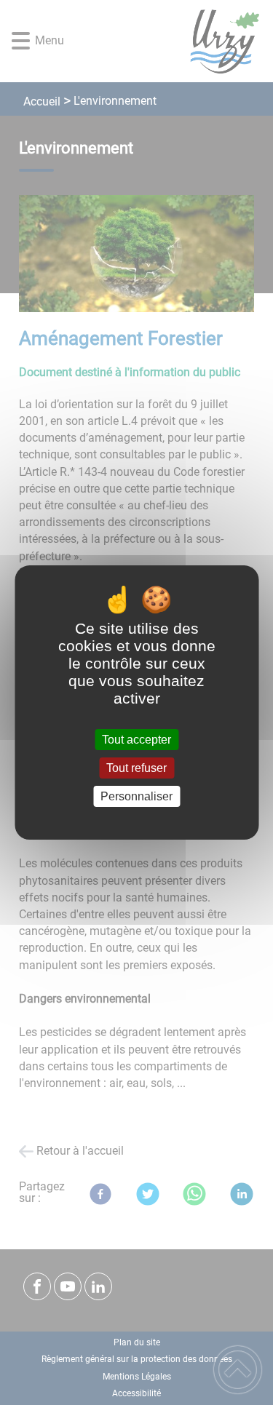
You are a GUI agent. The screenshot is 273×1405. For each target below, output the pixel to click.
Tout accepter (136, 739)
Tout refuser (136, 768)
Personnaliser (136, 796)
